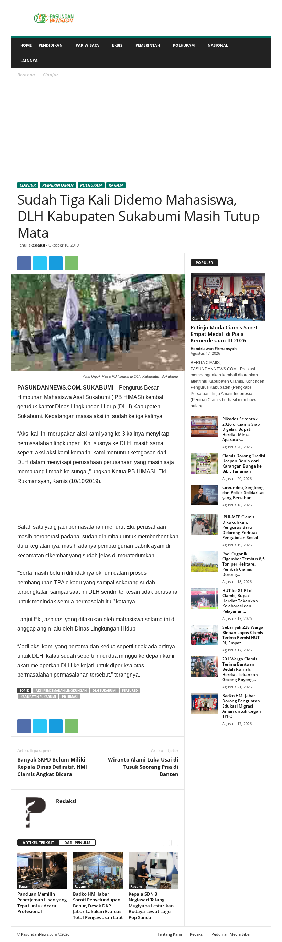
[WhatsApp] (71, 263)
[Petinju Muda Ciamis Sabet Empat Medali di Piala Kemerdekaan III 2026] (228, 297)
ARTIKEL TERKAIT (38, 842)
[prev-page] (166, 842)
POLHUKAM (184, 45)
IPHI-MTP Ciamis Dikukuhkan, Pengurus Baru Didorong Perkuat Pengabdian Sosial (240, 527)
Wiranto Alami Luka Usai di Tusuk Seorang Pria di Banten (143, 766)
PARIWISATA (87, 45)
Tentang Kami (170, 934)
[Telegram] (56, 263)
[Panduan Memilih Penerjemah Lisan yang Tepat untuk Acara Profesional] (42, 870)
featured (130, 690)
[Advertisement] (141, 131)
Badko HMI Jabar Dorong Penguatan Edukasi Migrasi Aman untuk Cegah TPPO (241, 706)
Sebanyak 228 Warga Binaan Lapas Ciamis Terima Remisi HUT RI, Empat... (242, 635)
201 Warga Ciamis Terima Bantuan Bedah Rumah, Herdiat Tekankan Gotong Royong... (240, 669)
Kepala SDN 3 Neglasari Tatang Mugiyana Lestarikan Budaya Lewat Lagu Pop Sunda (151, 905)
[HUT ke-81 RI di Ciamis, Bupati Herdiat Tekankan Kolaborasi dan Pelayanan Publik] (204, 598)
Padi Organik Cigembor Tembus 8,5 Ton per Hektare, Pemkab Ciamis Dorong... (243, 564)
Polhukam (91, 185)
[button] (260, 53)
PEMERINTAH (147, 45)
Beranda (26, 75)
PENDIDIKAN (51, 45)
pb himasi (70, 696)
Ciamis (198, 318)
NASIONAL (218, 45)
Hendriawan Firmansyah (214, 348)
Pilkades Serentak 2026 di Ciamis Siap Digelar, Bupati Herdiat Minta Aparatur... (241, 429)
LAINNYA (29, 60)
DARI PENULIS (77, 842)
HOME (26, 45)
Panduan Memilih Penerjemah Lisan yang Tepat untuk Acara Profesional (42, 902)
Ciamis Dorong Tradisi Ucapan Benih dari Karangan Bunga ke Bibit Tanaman (243, 463)
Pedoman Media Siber (231, 934)
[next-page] (174, 842)
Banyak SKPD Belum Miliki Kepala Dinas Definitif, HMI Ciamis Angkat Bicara (52, 766)
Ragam (116, 185)
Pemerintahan (58, 185)
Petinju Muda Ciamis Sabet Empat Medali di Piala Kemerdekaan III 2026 (224, 334)
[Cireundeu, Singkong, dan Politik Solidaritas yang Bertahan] (204, 495)
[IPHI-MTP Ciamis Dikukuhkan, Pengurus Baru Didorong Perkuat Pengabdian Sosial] (204, 524)
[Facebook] (24, 263)
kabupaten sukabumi (38, 696)
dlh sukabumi (104, 690)
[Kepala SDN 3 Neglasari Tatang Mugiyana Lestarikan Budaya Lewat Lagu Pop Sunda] (153, 870)
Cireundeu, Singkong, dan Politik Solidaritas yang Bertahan (243, 492)
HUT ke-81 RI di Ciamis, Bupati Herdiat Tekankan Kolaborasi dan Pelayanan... (240, 601)
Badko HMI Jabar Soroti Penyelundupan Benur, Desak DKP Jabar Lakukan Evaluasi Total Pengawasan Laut (98, 905)
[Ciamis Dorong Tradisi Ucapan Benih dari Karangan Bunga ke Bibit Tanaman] (204, 463)
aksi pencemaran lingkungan (61, 690)
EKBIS (117, 45)
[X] (40, 263)
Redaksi (37, 245)
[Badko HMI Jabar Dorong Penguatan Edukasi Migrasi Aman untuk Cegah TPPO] (204, 703)
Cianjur (28, 185)
